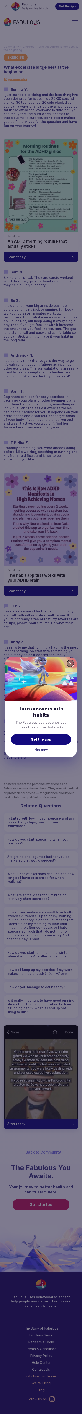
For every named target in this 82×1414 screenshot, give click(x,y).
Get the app (41, 739)
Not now (41, 750)
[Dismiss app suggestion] (70, 663)
